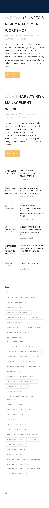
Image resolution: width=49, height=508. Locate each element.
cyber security (14, 327)
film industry (13, 371)
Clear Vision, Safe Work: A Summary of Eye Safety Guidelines (31, 190)
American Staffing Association (21, 297)
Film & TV (11, 357)
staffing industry (15, 444)
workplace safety (15, 474)
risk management (15, 439)
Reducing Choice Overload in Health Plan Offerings (30, 173)
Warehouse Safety (16, 454)
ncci (20, 405)
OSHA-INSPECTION (15, 415)
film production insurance (20, 376)
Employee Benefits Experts (20, 347)
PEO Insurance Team (16, 424)
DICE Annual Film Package (19, 332)
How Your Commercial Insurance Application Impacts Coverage (32, 248)
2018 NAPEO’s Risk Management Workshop (24, 24)
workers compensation (18, 464)
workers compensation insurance (23, 469)
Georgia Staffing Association (21, 381)
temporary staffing (16, 449)
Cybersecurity (34, 327)
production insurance (18, 429)
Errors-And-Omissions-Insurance (23, 352)
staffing (32, 439)
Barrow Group (14, 307)
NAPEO (10, 405)
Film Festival (35, 367)
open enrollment (15, 410)
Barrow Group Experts (18, 312)
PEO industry (13, 420)
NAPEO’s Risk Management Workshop (24, 102)
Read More (12, 75)
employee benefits (16, 342)
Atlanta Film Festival (17, 302)
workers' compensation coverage (23, 459)
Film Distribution (15, 367)
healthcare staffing (17, 386)
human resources (15, 391)
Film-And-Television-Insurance (21, 362)
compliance (35, 317)
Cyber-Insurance (15, 322)
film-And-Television (29, 357)
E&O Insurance (14, 337)
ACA (8, 293)
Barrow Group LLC (16, 317)
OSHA (31, 410)
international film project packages (20, 398)
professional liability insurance (23, 434)
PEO (29, 415)
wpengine (33, 35)
